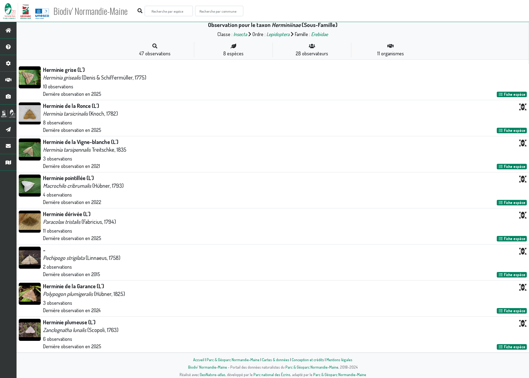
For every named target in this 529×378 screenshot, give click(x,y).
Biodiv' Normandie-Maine (90, 11)
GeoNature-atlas (212, 374)
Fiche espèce (514, 94)
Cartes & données (275, 359)
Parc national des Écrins (271, 374)
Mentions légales (339, 359)
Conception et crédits (308, 359)
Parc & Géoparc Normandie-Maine (233, 359)
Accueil (198, 359)
